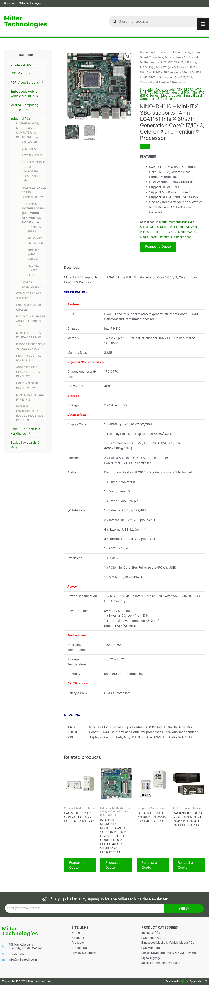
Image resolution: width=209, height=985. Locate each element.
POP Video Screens (24, 82)
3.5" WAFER (29, 141)
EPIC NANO (29, 148)
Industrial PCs (20, 118)
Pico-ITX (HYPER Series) (33, 270)
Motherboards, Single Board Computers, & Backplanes (171, 97)
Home (144, 52)
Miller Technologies (25, 21)
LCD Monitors (20, 73)
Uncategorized (21, 64)
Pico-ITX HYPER (32, 155)
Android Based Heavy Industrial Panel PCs (28, 372)
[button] (127, 56)
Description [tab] (72, 267)
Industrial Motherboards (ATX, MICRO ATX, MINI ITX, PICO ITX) (33, 213)
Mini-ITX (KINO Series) (33, 254)
